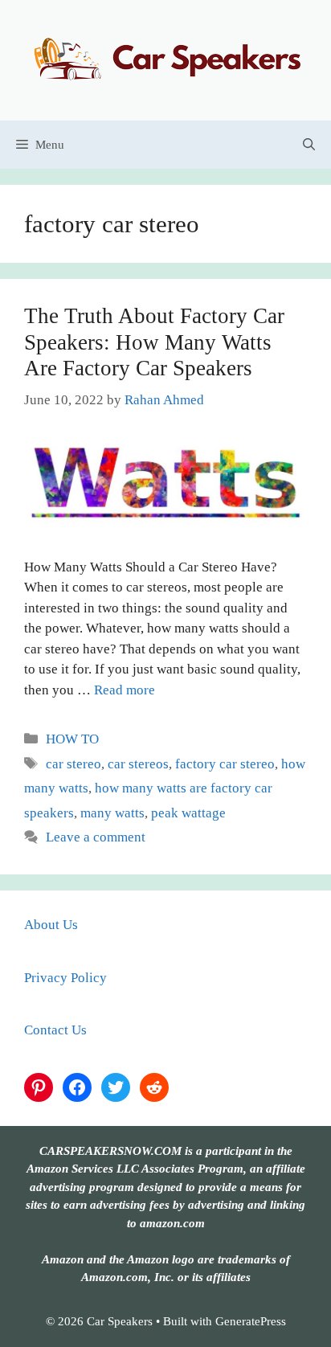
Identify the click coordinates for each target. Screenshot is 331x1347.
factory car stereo (225, 764)
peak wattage (188, 813)
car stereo (73, 764)
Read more (124, 690)
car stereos (138, 764)
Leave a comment (95, 837)
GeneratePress (250, 1321)
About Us (51, 924)
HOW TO (72, 739)
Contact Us (55, 1030)
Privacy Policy (65, 977)
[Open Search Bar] (309, 145)
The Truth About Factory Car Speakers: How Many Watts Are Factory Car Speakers (154, 342)
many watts (112, 813)
